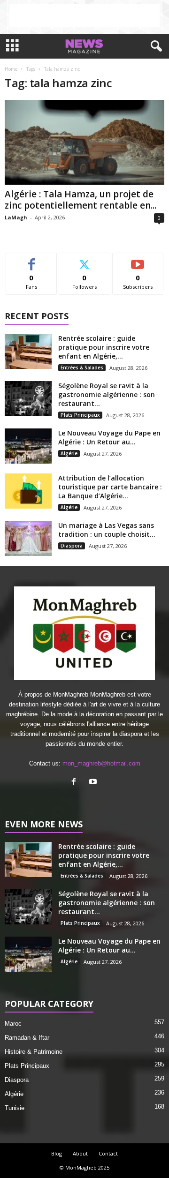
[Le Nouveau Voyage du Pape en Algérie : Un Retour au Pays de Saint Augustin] (28, 446)
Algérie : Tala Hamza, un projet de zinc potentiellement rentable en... (80, 199)
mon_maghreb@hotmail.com (101, 763)
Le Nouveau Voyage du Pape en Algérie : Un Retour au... (109, 437)
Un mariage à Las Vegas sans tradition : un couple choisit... (106, 530)
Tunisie (14, 1107)
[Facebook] (75, 782)
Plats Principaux (80, 415)
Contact (108, 1153)
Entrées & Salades (82, 367)
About (80, 1153)
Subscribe (138, 259)
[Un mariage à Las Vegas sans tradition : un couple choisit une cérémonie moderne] (28, 538)
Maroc (13, 1023)
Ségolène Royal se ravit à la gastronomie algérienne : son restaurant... (106, 394)
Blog (56, 1153)
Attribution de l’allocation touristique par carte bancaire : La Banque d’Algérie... (110, 486)
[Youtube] (94, 782)
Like (31, 259)
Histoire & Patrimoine (33, 1051)
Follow (85, 259)
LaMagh (16, 217)
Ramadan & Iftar (27, 1037)
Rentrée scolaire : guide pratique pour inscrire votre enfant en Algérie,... (103, 347)
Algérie (69, 453)
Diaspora (72, 545)
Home (11, 69)
